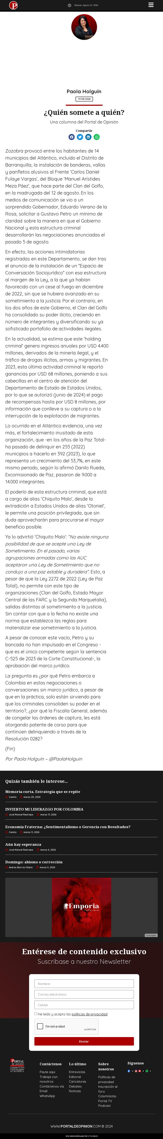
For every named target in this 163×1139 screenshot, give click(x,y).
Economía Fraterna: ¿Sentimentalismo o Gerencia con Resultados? (68, 826)
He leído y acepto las (72, 1014)
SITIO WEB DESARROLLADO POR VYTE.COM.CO (82, 1136)
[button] (72, 137)
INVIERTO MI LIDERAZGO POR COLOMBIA (44, 809)
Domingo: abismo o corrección (34, 861)
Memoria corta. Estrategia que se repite (42, 791)
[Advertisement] (84, 65)
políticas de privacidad (89, 1014)
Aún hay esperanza (23, 844)
